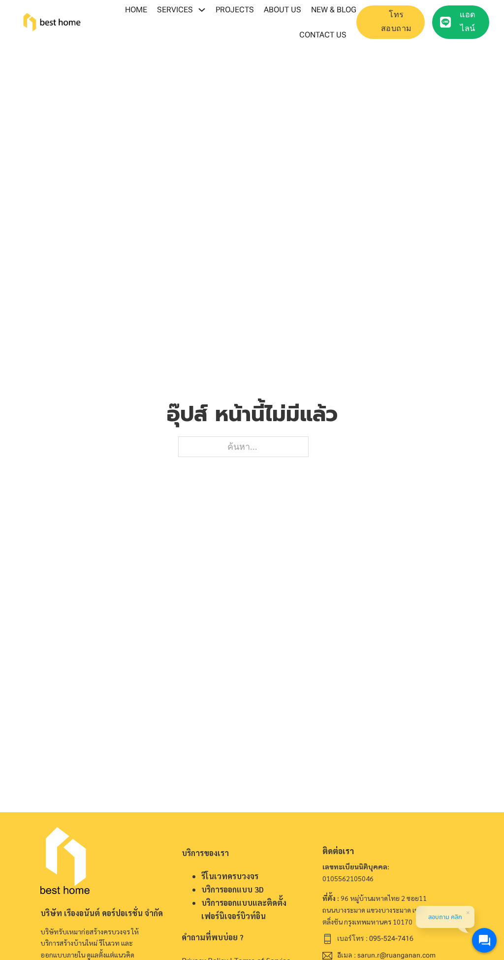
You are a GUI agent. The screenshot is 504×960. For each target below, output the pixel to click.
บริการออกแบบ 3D (232, 889)
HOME (136, 9)
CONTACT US (322, 34)
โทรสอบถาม (396, 21)
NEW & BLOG (333, 9)
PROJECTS (235, 9)
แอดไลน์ (468, 21)
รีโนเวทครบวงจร (229, 876)
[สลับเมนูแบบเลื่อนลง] (202, 10)
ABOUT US (282, 9)
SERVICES (175, 9)
